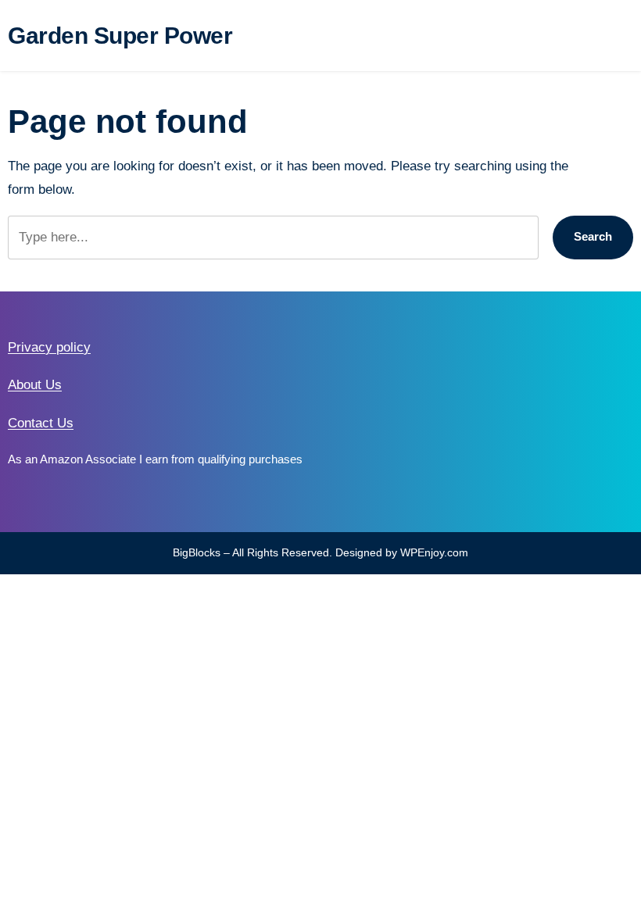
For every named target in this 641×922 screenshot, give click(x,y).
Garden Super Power (120, 35)
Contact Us (40, 423)
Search (593, 236)
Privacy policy (49, 347)
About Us (35, 384)
